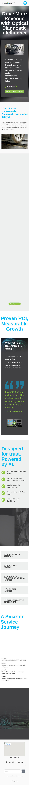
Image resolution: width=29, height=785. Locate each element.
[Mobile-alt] (16, 762)
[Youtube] (22, 762)
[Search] (23, 771)
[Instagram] (13, 762)
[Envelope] (19, 762)
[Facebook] (10, 762)
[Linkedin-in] (7, 762)
